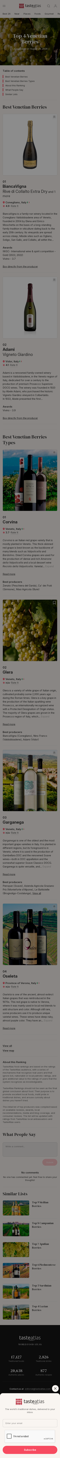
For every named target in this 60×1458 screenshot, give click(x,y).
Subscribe (30, 1449)
